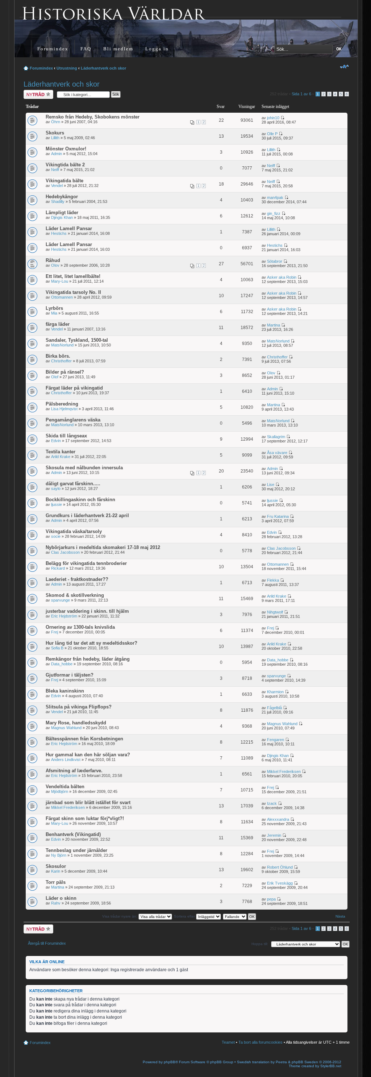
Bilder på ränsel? (65, 372)
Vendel (57, 185)
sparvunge (60, 600)
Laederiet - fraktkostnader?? (77, 579)
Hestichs (59, 233)
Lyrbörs (54, 308)
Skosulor (56, 866)
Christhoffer (61, 361)
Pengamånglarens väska (73, 420)
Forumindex (52, 48)
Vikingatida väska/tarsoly (74, 531)
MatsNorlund (62, 345)
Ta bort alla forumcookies (260, 1042)
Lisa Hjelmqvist (64, 409)
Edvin (56, 440)
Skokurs (55, 133)
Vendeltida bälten (65, 786)
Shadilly (57, 201)
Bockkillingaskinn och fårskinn (80, 499)
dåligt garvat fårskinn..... (73, 483)
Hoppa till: (259, 944)
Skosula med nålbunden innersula (84, 467)
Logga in (157, 48)
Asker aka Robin (281, 277)
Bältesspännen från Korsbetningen (84, 738)
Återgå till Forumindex (47, 943)
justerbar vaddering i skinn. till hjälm (87, 611)
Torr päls (56, 882)
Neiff (55, 169)
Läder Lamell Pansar (69, 228)
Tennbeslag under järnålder (76, 850)
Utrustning (67, 68)
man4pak (275, 197)
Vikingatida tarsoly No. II (73, 292)
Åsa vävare (277, 452)
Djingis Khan (62, 217)
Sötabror (274, 261)
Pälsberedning (62, 404)
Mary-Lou (59, 281)
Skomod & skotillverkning (75, 595)
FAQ (85, 48)
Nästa (340, 916)
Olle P (272, 134)
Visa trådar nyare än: (120, 916)
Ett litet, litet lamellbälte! (73, 276)
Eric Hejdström (64, 616)
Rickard (58, 568)
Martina (273, 325)
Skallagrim (276, 436)
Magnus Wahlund (66, 727)
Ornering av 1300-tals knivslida (80, 627)
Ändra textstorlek (344, 66)
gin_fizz (273, 213)
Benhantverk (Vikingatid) (73, 834)
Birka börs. (58, 356)
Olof (54, 377)
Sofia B (57, 648)
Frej (54, 632)
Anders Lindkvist (65, 759)
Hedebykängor (62, 196)
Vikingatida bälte (64, 180)
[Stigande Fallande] (240, 916)
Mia (54, 313)
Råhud (53, 260)
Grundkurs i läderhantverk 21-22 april (87, 515)
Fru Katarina (278, 516)
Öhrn (55, 122)
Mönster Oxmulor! (66, 148)
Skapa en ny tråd (35, 94)
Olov (55, 265)
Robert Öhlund (280, 867)
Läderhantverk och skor (103, 68)
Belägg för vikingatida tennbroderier (86, 563)
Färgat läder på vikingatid (74, 388)
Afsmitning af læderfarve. (74, 770)
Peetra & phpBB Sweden (297, 1062)
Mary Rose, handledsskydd (76, 722)
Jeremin (274, 835)
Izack (272, 803)
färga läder (58, 324)
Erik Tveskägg (280, 883)
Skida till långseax (66, 435)
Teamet (228, 1042)
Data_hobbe (61, 664)
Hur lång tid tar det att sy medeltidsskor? (91, 643)
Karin (55, 871)
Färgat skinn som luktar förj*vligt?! (85, 818)
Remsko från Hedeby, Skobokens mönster (92, 117)
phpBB (169, 1062)
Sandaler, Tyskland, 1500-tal (77, 340)
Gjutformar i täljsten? (69, 675)
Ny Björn (58, 855)
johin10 (273, 118)
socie (56, 536)
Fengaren (275, 739)
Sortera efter (185, 916)
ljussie (56, 504)
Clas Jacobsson (65, 552)
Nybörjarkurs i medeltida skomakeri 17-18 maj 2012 (103, 547)
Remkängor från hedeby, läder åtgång (88, 659)
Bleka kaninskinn (65, 691)
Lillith (55, 138)
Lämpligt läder (62, 212)
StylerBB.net (330, 1066)
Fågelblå (274, 708)
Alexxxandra (278, 819)
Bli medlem (118, 48)
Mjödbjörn (59, 791)
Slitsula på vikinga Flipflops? (79, 707)
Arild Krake (60, 456)
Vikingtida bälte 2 (65, 164)
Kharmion (275, 692)
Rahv (56, 903)
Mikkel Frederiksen (284, 771)
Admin (56, 153)
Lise (270, 484)
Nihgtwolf (275, 612)
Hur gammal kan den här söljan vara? (88, 754)
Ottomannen (62, 297)
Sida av (301, 94)
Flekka (273, 580)
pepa (271, 899)
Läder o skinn (61, 898)
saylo (56, 488)
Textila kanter (60, 451)
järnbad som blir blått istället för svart (88, 802)
